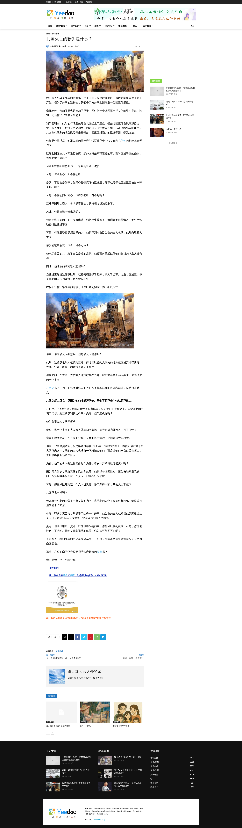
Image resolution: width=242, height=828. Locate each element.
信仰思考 (55, 33)
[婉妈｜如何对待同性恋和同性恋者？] (157, 105)
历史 (51, 387)
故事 (99, 551)
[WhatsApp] (97, 637)
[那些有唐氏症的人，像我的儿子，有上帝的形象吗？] (105, 786)
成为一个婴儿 (85, 726)
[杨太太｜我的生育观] (128, 712)
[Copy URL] (71, 637)
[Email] (64, 637)
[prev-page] (48, 733)
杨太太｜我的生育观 (121, 726)
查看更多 (172, 143)
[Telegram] (103, 637)
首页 (48, 33)
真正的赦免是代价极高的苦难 (58, 726)
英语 (72, 575)
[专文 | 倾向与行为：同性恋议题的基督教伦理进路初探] (157, 91)
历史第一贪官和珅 (174, 129)
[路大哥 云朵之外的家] (48, 46)
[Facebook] (77, 637)
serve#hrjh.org (99, 819)
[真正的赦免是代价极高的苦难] (61, 712)
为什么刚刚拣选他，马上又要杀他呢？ (64, 658)
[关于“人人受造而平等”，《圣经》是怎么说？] (105, 773)
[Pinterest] (90, 637)
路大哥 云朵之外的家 (59, 46)
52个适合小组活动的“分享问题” (127, 757)
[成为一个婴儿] (95, 712)
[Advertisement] (173, 53)
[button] (192, 25)
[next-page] (52, 733)
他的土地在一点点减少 (133, 658)
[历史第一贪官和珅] (157, 132)
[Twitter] (84, 637)
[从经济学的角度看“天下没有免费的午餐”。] (157, 119)
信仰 (123, 140)
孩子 (65, 575)
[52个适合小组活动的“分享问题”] (105, 760)
